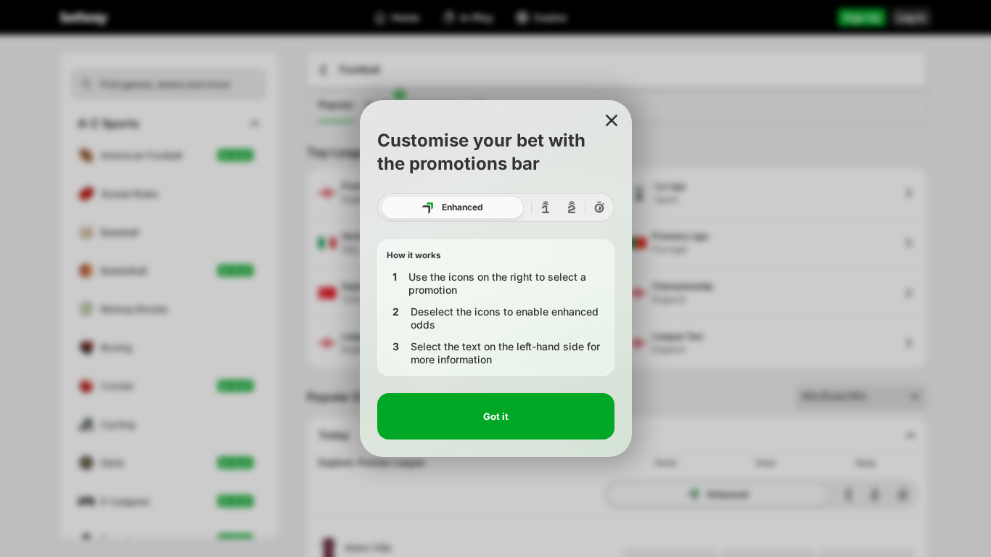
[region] (495, 485)
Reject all (763, 483)
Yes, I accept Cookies (764, 450)
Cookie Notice (418, 478)
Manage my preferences (763, 520)
